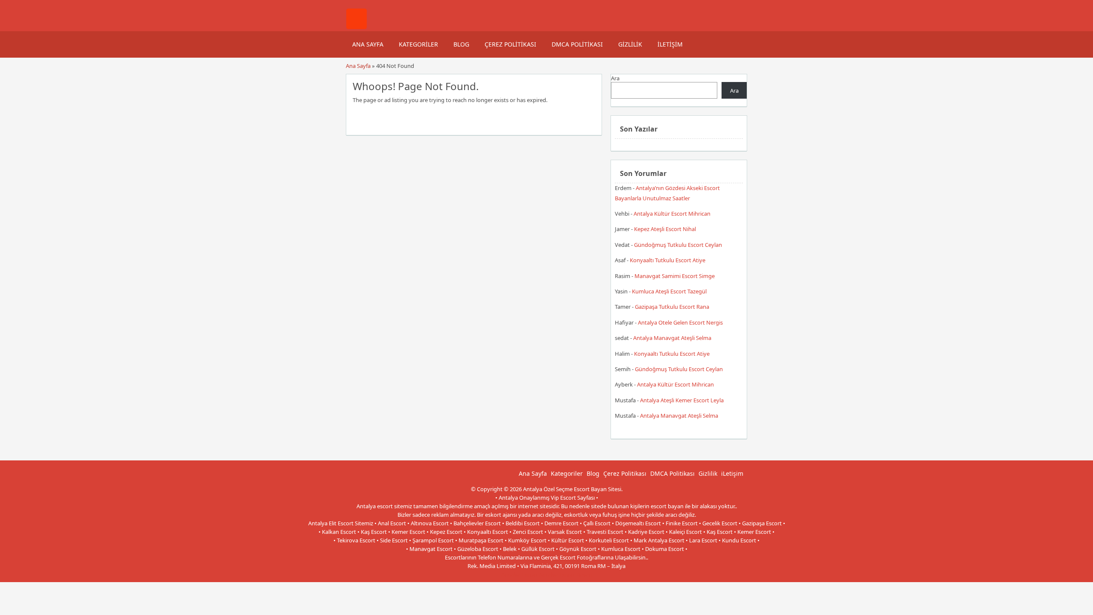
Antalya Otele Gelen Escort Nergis (680, 322)
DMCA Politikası (577, 44)
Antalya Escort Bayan (565, 574)
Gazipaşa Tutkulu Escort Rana (672, 306)
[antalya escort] (356, 27)
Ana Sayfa (367, 44)
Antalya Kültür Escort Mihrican (672, 213)
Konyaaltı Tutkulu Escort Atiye (667, 260)
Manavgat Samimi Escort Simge (674, 276)
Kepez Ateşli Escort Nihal (665, 229)
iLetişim (670, 44)
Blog (461, 44)
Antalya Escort (519, 574)
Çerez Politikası (510, 44)
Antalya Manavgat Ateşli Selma (672, 338)
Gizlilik (630, 44)
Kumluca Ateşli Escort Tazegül (669, 291)
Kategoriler (418, 44)
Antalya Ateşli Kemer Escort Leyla (682, 400)
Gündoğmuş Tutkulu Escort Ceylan (678, 245)
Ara (615, 78)
